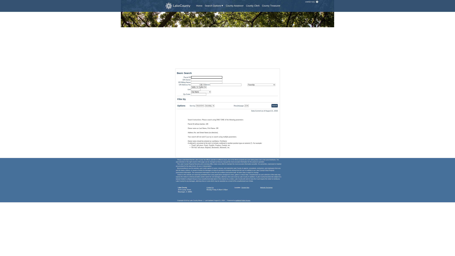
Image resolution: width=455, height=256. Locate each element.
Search (274, 106)
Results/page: (239, 106)
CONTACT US (309, 2)
